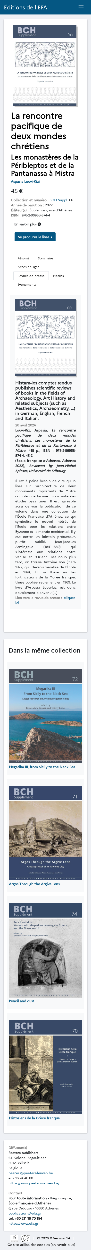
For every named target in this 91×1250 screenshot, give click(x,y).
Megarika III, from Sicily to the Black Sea (42, 766)
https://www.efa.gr (23, 1223)
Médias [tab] (58, 275)
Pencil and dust (21, 1000)
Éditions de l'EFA (25, 7)
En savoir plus (26, 224)
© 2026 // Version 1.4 (53, 1238)
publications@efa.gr (24, 1213)
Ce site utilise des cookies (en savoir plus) (41, 1244)
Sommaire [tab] (45, 258)
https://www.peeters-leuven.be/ (33, 1183)
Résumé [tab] (23, 258)
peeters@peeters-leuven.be (30, 1172)
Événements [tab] (26, 284)
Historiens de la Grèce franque (34, 1117)
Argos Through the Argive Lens (34, 883)
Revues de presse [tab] (31, 275)
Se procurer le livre (34, 236)
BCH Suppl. (59, 199)
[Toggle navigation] (81, 7)
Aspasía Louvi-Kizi (26, 181)
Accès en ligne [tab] (28, 266)
